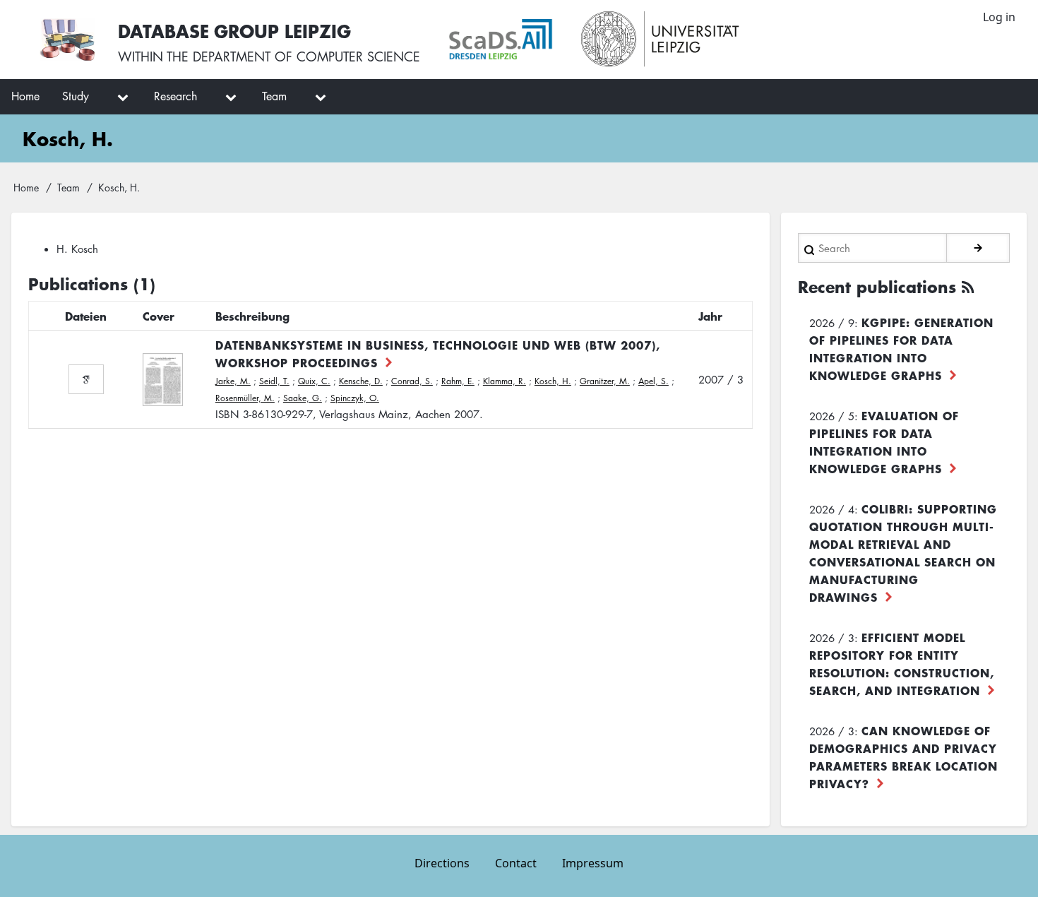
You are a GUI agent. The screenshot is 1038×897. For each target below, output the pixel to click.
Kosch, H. (553, 381)
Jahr (710, 315)
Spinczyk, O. (354, 398)
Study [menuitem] (75, 96)
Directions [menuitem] (442, 863)
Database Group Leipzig (234, 31)
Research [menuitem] (175, 96)
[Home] (67, 39)
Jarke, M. (233, 381)
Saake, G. (302, 398)
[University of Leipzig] (660, 39)
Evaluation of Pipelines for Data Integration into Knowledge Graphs (884, 442)
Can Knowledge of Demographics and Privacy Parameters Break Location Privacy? (903, 757)
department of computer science (306, 56)
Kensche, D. (361, 381)
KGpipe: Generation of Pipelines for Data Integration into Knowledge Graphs (901, 349)
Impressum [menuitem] (593, 863)
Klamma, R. (504, 381)
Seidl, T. (274, 381)
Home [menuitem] (25, 96)
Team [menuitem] (274, 96)
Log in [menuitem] (999, 17)
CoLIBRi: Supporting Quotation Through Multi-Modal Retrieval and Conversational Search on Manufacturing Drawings (903, 552)
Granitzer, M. (605, 381)
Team (68, 187)
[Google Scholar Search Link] (86, 379)
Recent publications (877, 286)
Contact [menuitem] (516, 863)
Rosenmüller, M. (245, 398)
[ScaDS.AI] (500, 39)
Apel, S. (653, 381)
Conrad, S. (412, 381)
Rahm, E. (458, 381)
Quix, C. (314, 381)
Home (26, 187)
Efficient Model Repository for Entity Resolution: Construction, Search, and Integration (901, 664)
